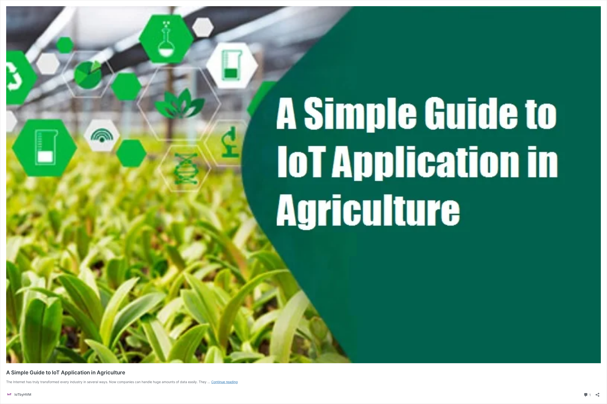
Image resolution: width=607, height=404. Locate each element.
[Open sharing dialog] (597, 393)
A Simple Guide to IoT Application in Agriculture (65, 372)
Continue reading (224, 382)
